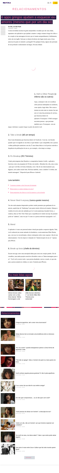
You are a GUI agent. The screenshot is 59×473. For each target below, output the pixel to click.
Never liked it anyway (19, 200)
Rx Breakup (15, 156)
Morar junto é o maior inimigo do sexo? (22, 189)
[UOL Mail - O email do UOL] (48, 3)
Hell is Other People (45, 94)
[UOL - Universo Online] (12, 2)
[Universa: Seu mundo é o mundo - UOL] (7, 2)
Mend (12, 224)
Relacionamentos (29, 9)
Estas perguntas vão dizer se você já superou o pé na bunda (27, 192)
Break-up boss (16, 248)
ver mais (28, 457)
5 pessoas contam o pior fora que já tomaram (23, 185)
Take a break (16, 135)
